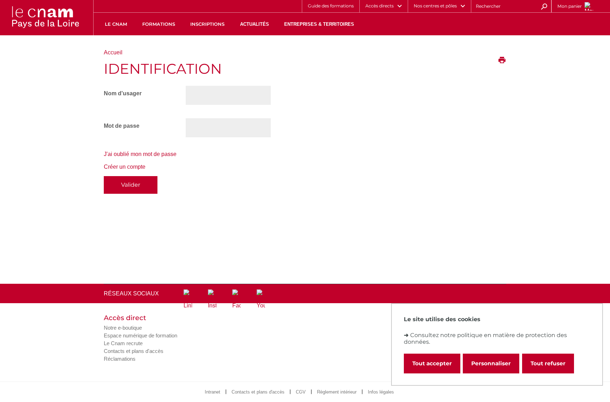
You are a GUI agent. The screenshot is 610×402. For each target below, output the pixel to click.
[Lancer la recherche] (544, 6)
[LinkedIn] (188, 299)
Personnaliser (491, 363)
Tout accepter (432, 363)
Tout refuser (548, 363)
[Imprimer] (502, 60)
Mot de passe (121, 126)
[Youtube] (261, 299)
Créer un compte (124, 167)
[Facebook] (236, 299)
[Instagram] (212, 299)
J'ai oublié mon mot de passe (140, 154)
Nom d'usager (123, 93)
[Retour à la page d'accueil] (45, 17)
